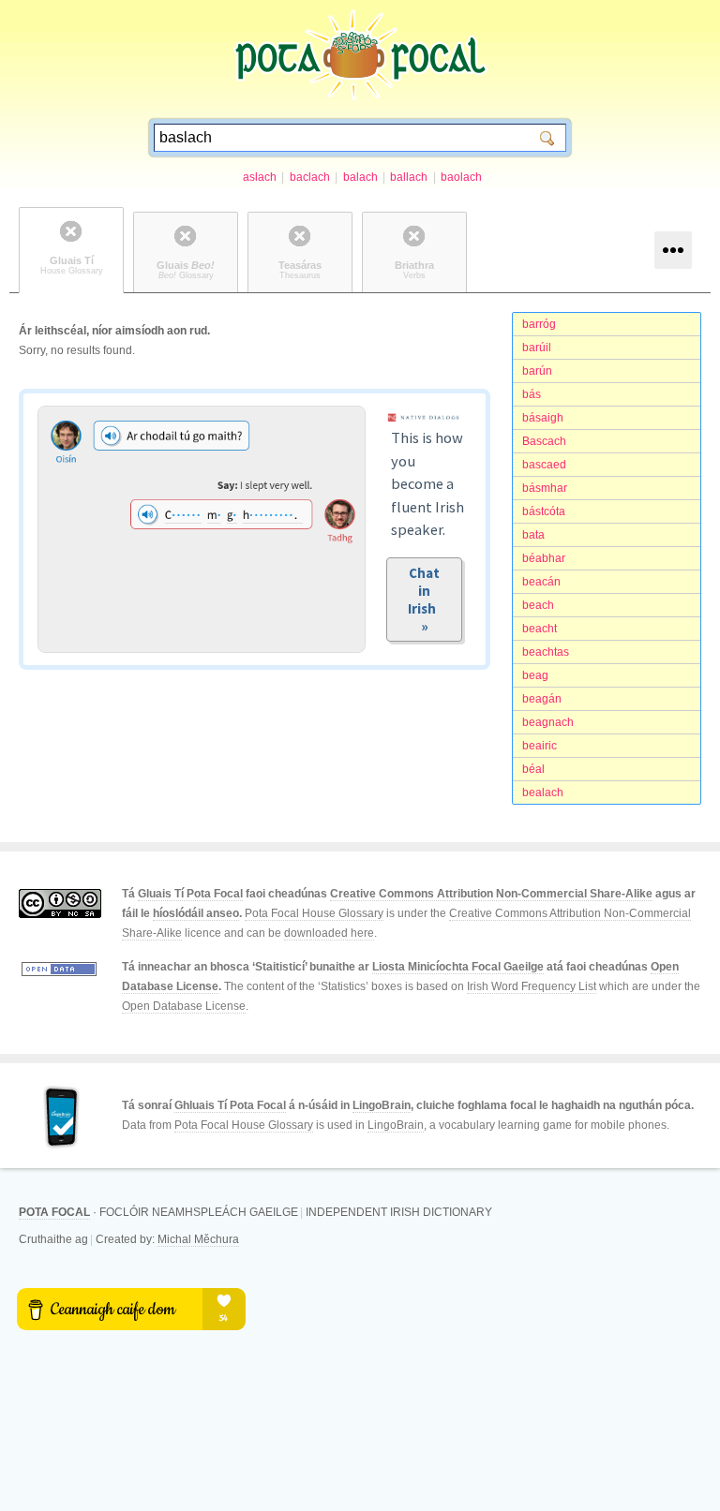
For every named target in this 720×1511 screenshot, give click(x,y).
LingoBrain (381, 1105)
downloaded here (329, 933)
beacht (539, 628)
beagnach (548, 722)
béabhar (543, 558)
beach (538, 605)
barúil (536, 347)
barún (537, 371)
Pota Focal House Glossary (314, 913)
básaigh (542, 417)
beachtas (545, 652)
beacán (541, 581)
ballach (409, 177)
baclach (310, 177)
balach (360, 177)
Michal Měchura (198, 1239)
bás (531, 394)
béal (533, 769)
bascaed (544, 464)
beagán (542, 698)
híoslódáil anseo (196, 913)
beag (535, 675)
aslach (260, 177)
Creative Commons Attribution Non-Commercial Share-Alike (491, 893)
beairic (539, 745)
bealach (542, 792)
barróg (539, 324)
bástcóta (543, 511)
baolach (461, 177)
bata (533, 534)
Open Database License (184, 1006)
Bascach (544, 441)
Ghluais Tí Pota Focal (230, 1105)
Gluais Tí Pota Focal (190, 893)
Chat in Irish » (425, 599)
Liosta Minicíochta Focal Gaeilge (458, 966)
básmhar (544, 488)
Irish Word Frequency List (531, 986)
